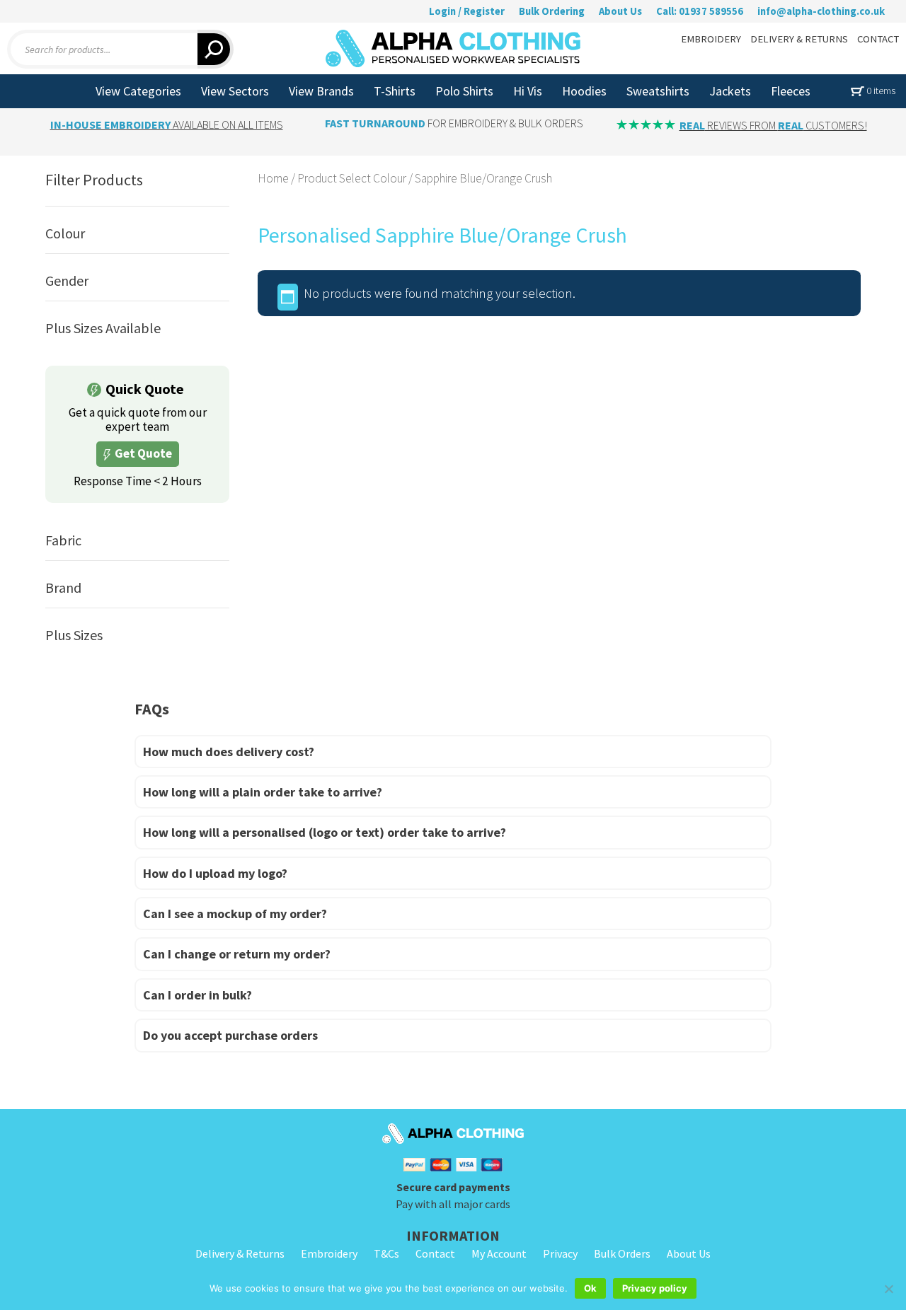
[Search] (215, 49)
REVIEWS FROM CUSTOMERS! (773, 125)
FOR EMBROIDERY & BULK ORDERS (454, 123)
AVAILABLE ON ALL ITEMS (166, 124)
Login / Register (467, 11)
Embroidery (329, 1253)
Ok (590, 1288)
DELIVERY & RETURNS (799, 39)
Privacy (560, 1253)
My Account (499, 1253)
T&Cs (386, 1253)
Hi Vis (527, 91)
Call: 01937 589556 (699, 11)
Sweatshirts (657, 91)
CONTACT (878, 39)
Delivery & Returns (240, 1253)
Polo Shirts (464, 91)
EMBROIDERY (711, 39)
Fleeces (790, 91)
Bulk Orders (622, 1253)
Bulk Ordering (552, 11)
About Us (620, 11)
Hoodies (584, 91)
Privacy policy (654, 1288)
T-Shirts (394, 91)
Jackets (730, 91)
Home (273, 178)
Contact (435, 1253)
